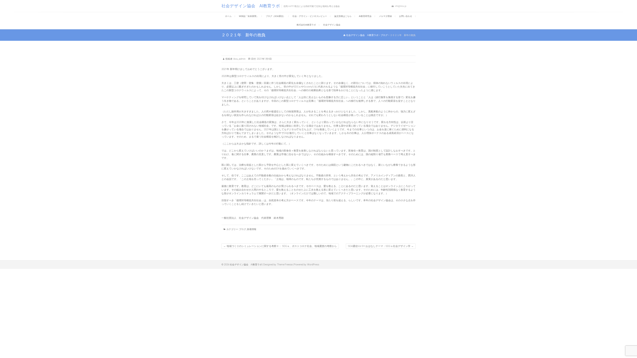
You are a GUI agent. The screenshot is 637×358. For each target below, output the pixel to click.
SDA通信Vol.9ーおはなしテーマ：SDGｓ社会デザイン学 (381, 246)
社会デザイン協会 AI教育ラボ (250, 5)
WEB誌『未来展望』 (248, 16)
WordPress (313, 264)
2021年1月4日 (264, 59)
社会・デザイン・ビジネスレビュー (309, 16)
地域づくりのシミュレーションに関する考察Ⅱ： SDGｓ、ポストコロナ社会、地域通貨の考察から (280, 246)
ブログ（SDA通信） (275, 16)
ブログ (242, 229)
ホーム (228, 16)
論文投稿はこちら (343, 16)
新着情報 (251, 229)
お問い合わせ (405, 16)
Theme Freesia (284, 264)
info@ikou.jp (400, 6)
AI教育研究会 (365, 16)
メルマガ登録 (385, 16)
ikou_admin (239, 59)
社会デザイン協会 (331, 25)
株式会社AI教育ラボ (306, 25)
